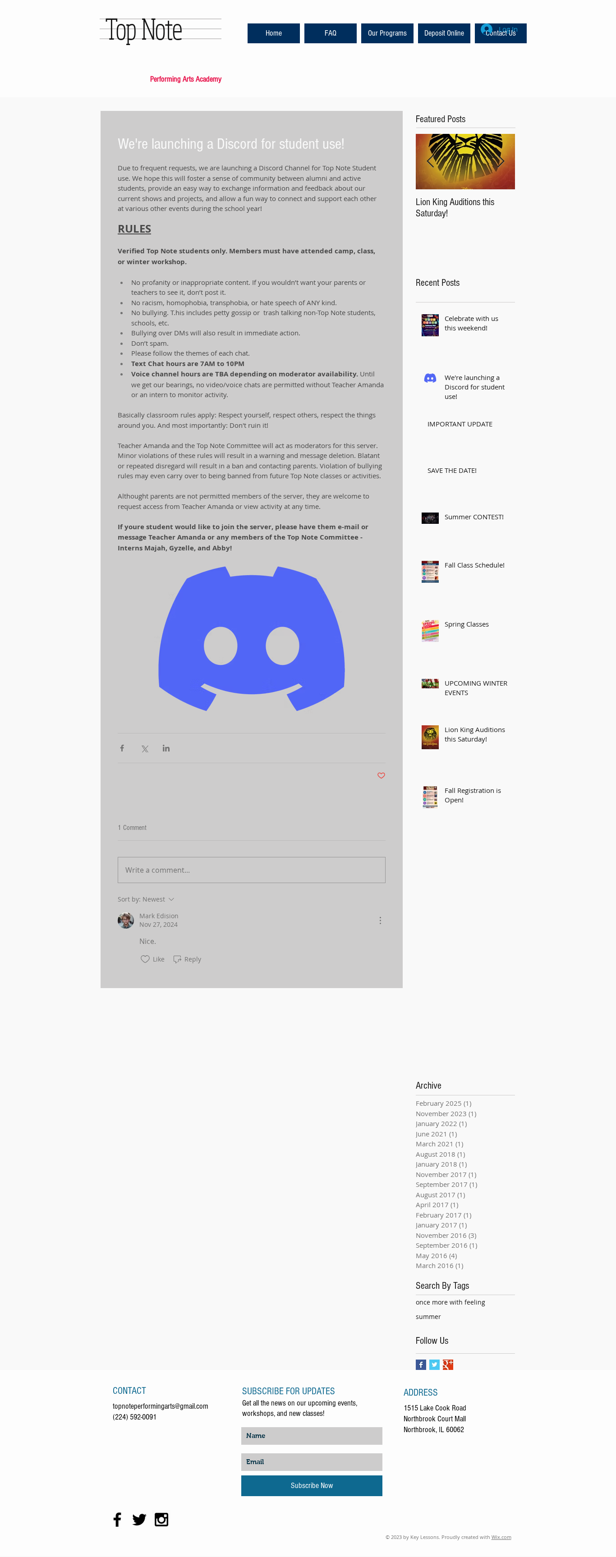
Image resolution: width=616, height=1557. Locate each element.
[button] (330, 33)
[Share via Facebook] (122, 748)
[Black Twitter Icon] (139, 1519)
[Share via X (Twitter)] (144, 748)
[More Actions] (380, 920)
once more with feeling (450, 1302)
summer (428, 1316)
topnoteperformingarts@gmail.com (160, 1406)
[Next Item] (500, 162)
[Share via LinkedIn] (166, 748)
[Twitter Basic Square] (434, 1365)
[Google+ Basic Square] (448, 1365)
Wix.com (501, 1537)
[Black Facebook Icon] (117, 1519)
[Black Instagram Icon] (161, 1519)
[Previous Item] (430, 162)
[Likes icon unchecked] (145, 959)
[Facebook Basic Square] (421, 1365)
